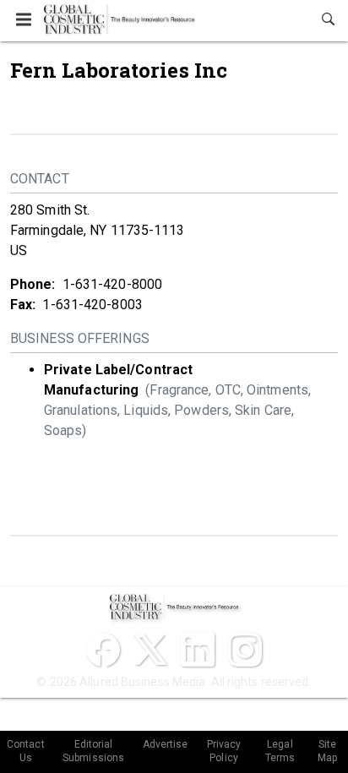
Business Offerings (80, 338)
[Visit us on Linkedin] (198, 650)
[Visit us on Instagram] (245, 650)
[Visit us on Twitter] (150, 650)
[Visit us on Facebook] (103, 650)
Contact (39, 179)
